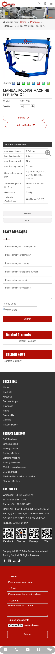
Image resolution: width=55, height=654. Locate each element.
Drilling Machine (11, 453)
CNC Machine (10, 439)
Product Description (15, 144)
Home (6, 387)
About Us (7, 396)
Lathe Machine (10, 444)
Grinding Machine (12, 457)
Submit (27, 318)
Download (8, 406)
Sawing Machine (11, 462)
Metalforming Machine (14, 467)
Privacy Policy (10, 424)
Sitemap (7, 420)
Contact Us (8, 415)
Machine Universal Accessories (19, 476)
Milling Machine (11, 448)
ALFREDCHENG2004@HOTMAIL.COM (29, 509)
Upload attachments (19, 620)
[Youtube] (14, 561)
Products (7, 392)
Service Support (11, 401)
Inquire (21, 117)
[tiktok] (19, 561)
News (6, 410)
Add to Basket (24, 125)
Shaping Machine (11, 481)
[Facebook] (4, 561)
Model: (6, 101)
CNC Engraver (10, 471)
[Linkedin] (9, 561)
